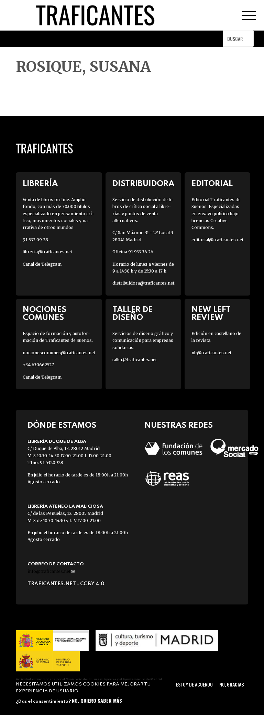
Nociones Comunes (44, 314)
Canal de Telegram (42, 264)
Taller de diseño (132, 314)
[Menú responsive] (248, 15)
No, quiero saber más (97, 700)
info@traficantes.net (51, 571)
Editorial (212, 184)
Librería (40, 184)
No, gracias (231, 684)
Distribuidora (143, 184)
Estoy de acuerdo (194, 684)
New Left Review (211, 314)
